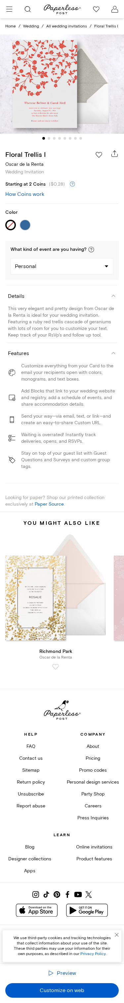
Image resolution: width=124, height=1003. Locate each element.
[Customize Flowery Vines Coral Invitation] (62, 84)
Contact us (31, 758)
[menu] (9, 9)
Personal (25, 266)
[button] (91, 249)
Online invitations (94, 847)
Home (10, 26)
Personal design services (93, 782)
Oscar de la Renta (24, 164)
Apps (29, 871)
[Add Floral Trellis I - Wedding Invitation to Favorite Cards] (99, 155)
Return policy (31, 782)
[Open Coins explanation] (72, 184)
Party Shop (93, 794)
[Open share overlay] (115, 154)
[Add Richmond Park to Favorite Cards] (56, 667)
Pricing (93, 758)
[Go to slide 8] (80, 138)
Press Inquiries (93, 818)
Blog (29, 847)
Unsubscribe (31, 794)
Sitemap (31, 770)
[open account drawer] (114, 9)
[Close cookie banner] (117, 935)
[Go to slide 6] (70, 138)
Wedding (31, 26)
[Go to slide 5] (64, 138)
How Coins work (24, 194)
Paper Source (49, 504)
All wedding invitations (66, 26)
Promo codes (93, 770)
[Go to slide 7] (75, 138)
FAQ (30, 746)
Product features (94, 859)
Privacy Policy (92, 953)
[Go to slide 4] (59, 138)
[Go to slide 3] (54, 138)
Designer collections (29, 859)
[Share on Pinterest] (57, 894)
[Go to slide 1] (43, 138)
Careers (93, 806)
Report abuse (31, 806)
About (93, 746)
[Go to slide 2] (49, 138)
